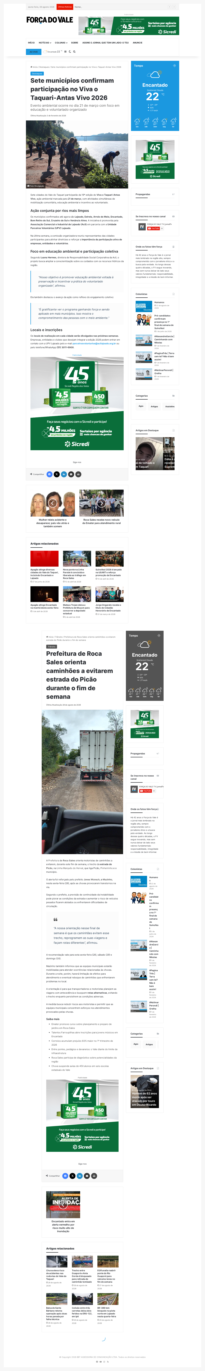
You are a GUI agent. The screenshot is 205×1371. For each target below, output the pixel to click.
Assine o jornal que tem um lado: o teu (105, 42)
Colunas (60, 42)
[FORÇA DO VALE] (50, 20)
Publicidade (77, 355)
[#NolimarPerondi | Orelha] (144, 374)
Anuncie (137, 42)
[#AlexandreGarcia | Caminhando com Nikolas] (144, 340)
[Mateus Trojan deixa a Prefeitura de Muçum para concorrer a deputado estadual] (77, 594)
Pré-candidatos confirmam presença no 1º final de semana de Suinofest (163, 321)
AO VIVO (34, 52)
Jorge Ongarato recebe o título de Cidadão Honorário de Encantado (108, 608)
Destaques (44, 67)
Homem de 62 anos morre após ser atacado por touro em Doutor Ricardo (154, 463)
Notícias (44, 42)
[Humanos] (144, 306)
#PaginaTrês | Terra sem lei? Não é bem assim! (164, 356)
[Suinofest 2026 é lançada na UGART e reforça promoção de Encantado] (110, 559)
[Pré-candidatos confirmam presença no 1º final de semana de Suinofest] (144, 319)
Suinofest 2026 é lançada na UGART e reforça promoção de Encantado (109, 572)
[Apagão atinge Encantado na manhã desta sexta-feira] (44, 594)
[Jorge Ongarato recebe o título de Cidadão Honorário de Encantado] (110, 594)
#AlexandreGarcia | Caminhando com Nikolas (164, 339)
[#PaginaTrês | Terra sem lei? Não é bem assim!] (144, 357)
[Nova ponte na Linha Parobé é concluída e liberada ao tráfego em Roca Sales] (77, 559)
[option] (155, 453)
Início (31, 42)
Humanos (159, 302)
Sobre (74, 42)
